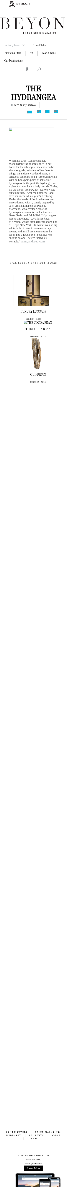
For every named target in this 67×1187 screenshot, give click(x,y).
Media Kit (13, 1135)
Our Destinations (13, 60)
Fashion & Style (12, 53)
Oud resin (38, 374)
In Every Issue (12, 45)
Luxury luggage (33, 311)
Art (31, 53)
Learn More (33, 1168)
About (56, 1135)
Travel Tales (39, 45)
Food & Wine (49, 53)
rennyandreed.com (33, 241)
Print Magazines (48, 1132)
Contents (36, 1135)
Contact (33, 1139)
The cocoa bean (38, 329)
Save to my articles (25, 104)
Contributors (17, 1132)
